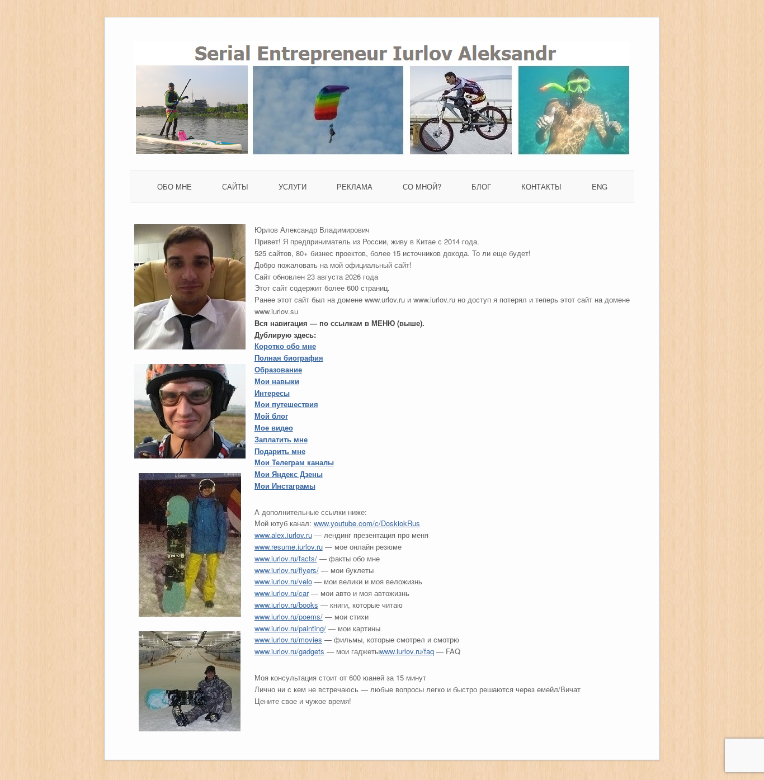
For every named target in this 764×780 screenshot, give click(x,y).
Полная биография (288, 357)
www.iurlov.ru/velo (283, 581)
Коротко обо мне (285, 346)
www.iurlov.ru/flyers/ (286, 570)
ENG (599, 186)
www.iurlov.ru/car (281, 593)
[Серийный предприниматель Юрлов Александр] (382, 152)
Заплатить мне (281, 439)
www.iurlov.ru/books (286, 604)
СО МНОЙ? (422, 186)
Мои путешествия (286, 404)
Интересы (272, 392)
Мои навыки (276, 381)
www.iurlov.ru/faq (407, 651)
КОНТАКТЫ (541, 186)
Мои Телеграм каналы (294, 462)
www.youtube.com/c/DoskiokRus (367, 523)
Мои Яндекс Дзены (288, 474)
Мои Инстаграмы (284, 485)
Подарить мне (279, 451)
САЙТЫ (235, 186)
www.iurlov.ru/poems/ (288, 616)
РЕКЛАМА (354, 186)
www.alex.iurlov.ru (283, 535)
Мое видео (273, 427)
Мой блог (271, 415)
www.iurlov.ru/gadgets (289, 651)
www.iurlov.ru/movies (288, 639)
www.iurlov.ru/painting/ (290, 628)
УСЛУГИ (292, 186)
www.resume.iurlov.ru (288, 546)
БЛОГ (481, 186)
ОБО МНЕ (174, 186)
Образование (278, 369)
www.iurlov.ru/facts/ (285, 558)
